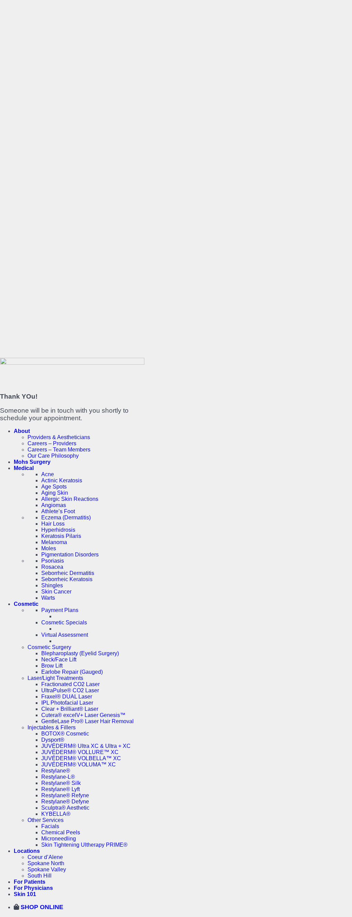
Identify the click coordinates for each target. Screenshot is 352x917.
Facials (50, 826)
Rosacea (52, 567)
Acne (47, 474)
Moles (48, 548)
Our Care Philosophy (53, 456)
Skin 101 (25, 894)
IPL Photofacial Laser (67, 703)
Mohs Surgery (32, 462)
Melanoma (54, 542)
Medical (24, 468)
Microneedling (58, 839)
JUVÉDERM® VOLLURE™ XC (80, 752)
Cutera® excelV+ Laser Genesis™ (83, 715)
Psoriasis (52, 561)
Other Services (46, 820)
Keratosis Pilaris (61, 536)
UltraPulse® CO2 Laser (70, 690)
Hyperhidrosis (58, 530)
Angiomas (53, 505)
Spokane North (46, 863)
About (22, 431)
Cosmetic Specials (64, 622)
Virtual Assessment (64, 635)
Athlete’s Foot (58, 511)
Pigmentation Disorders (70, 554)
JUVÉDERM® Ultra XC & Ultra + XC (86, 746)
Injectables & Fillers (52, 727)
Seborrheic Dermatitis (67, 573)
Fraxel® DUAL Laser (66, 696)
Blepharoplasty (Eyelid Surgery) (80, 653)
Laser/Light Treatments (55, 678)
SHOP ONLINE (41, 907)
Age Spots (54, 487)
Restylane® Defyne (65, 801)
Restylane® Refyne (65, 795)
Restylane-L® (58, 777)
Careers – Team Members (59, 449)
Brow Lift (52, 666)
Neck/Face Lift (58, 659)
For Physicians (33, 888)
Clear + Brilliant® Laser (69, 709)
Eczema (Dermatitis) (66, 517)
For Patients (29, 882)
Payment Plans (59, 610)
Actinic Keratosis (61, 480)
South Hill (40, 876)
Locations (27, 851)
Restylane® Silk (61, 783)
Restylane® (55, 771)
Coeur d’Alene (45, 857)
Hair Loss (53, 524)
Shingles (52, 585)
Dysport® (52, 740)
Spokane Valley (47, 869)
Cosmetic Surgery (49, 647)
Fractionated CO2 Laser (70, 684)
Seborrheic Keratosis (66, 579)
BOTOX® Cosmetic (65, 734)
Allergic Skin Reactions (69, 499)
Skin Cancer (56, 592)
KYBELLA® (55, 814)
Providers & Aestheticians (59, 437)
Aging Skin (54, 493)
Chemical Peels (60, 832)
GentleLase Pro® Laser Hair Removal (87, 721)
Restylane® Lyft (60, 789)
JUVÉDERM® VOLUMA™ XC (78, 764)
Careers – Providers (52, 443)
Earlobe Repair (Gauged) (72, 672)
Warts (48, 598)
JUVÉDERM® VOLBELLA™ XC (81, 758)
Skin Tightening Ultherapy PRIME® (84, 845)
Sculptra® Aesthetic (65, 808)
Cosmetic (26, 604)
